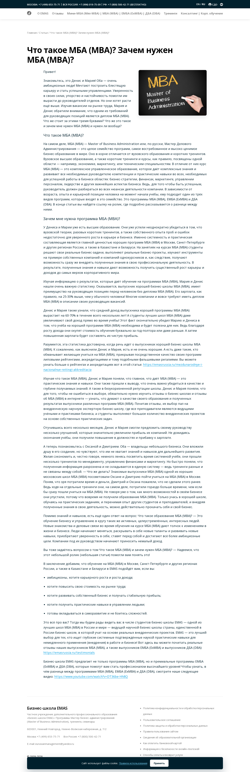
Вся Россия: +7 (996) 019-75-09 (82, 4)
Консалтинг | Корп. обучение (202, 13)
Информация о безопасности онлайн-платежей (171, 749)
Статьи (43, 32)
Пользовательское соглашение (161, 720)
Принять (159, 763)
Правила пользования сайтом (160, 731)
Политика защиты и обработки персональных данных (175, 725)
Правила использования (133, 763)
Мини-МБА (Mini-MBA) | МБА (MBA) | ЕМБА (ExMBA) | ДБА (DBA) (113, 13)
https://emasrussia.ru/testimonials (69, 652)
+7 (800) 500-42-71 (89, 736)
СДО (214, 4)
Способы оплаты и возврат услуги (163, 755)
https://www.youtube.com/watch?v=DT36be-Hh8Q (91, 676)
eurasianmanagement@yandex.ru (54, 743)
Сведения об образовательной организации (169, 737)
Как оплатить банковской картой (162, 743)
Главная (32, 32)
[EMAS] (29, 14)
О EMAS (42, 13)
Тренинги (170, 13)
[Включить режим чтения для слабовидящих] (221, 4)
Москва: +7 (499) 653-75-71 (43, 4)
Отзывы (58, 13)
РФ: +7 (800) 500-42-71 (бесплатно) (124, 4)
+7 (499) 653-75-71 (48, 736)
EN (198, 4)
